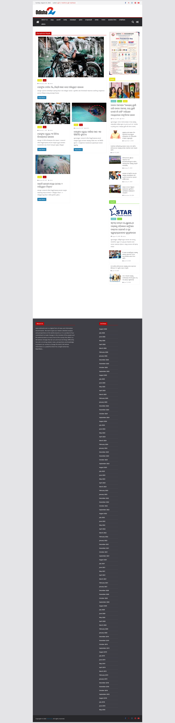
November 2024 (104, 410)
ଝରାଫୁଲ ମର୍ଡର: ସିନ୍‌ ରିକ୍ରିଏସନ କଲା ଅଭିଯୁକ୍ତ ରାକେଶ (60, 86)
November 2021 (104, 548)
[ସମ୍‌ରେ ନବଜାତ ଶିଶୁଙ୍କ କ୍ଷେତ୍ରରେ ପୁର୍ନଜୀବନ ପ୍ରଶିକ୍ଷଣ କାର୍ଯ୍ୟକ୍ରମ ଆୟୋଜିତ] (115, 191)
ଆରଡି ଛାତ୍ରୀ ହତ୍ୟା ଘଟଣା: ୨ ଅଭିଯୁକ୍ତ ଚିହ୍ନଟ (50, 185)
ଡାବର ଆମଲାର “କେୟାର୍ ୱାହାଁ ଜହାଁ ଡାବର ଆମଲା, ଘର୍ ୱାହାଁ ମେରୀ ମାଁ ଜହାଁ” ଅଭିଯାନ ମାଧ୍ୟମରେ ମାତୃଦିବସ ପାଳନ (123, 110)
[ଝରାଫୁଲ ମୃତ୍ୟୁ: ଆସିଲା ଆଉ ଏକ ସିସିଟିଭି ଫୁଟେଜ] (89, 112)
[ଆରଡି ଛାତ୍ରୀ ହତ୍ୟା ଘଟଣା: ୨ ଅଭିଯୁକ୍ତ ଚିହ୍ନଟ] (53, 164)
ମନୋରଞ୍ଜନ (73, 20)
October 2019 (103, 644)
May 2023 (102, 479)
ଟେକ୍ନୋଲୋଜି (88, 20)
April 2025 (102, 390)
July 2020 (102, 610)
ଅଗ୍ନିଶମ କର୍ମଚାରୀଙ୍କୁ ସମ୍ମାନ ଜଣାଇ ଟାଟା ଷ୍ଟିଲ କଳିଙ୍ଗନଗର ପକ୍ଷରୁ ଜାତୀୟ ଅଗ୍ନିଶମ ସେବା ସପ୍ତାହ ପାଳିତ (124, 148)
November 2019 (104, 640)
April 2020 (102, 621)
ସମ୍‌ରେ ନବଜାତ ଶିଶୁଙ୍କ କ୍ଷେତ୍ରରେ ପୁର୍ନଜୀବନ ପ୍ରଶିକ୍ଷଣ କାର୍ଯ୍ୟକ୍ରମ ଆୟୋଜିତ (128, 190)
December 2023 (104, 452)
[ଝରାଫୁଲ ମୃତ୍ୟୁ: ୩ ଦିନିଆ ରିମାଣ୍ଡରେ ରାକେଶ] (53, 113)
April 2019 (102, 667)
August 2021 (103, 560)
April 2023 (102, 483)
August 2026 (103, 329)
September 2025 (104, 371)
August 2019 (103, 652)
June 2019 (102, 660)
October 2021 (103, 552)
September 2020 (104, 602)
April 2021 (102, 575)
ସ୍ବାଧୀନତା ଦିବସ (112, 20)
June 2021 (102, 567)
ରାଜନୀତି (59, 20)
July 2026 (102, 333)
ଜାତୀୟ (65, 20)
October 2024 (103, 413)
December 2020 (104, 590)
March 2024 (102, 440)
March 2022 (102, 533)
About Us (44, 20)
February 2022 (103, 537)
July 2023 (102, 471)
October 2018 (103, 690)
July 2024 (102, 425)
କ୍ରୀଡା (80, 20)
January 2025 (103, 402)
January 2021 (103, 586)
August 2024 (103, 421)
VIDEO (103, 20)
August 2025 (103, 375)
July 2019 (102, 656)
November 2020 (104, 594)
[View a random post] (137, 22)
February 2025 (103, 398)
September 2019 (104, 648)
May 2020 (102, 617)
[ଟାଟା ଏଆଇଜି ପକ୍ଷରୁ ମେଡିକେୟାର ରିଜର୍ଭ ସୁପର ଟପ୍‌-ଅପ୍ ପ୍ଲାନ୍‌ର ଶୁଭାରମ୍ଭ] (115, 279)
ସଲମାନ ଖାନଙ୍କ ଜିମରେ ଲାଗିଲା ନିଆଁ (66, 3)
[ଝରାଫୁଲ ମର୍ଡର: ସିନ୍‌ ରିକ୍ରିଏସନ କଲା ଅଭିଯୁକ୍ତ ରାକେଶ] (71, 57)
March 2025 (102, 394)
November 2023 (104, 456)
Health (119, 101)
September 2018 (104, 694)
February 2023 (103, 490)
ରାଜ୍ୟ (52, 20)
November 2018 (104, 686)
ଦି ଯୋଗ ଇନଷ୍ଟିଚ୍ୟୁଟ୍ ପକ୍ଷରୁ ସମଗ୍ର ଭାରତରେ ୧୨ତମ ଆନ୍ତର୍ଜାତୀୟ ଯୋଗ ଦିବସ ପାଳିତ (130, 255)
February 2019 (103, 675)
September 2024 (104, 417)
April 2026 (102, 344)
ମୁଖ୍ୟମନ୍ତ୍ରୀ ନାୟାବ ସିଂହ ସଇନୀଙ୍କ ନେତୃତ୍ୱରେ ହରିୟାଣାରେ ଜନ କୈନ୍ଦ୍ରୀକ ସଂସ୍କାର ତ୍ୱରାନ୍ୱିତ (129, 135)
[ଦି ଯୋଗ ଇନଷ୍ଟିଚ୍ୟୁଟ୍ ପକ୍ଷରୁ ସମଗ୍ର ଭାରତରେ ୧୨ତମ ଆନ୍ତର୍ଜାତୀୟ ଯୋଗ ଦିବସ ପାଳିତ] (115, 256)
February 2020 (103, 629)
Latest (39, 80)
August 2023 (103, 467)
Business (113, 101)
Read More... (39, 349)
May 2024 (102, 433)
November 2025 (104, 363)
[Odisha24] (38, 22)
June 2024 (102, 429)
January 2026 (103, 356)
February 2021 (103, 583)
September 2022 (104, 510)
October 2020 (103, 598)
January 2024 (103, 448)
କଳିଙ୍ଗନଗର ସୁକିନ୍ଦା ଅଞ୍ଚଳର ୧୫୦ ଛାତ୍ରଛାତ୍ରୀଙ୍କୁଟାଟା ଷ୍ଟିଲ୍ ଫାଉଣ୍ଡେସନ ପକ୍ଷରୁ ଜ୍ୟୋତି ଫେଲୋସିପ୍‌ (130, 161)
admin (51, 83)
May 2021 (102, 571)
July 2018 (102, 702)
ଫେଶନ (97, 20)
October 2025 (103, 367)
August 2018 (103, 698)
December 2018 (104, 683)
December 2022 (104, 498)
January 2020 (103, 633)
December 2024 (104, 406)
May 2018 (102, 710)
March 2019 (102, 671)
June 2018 (102, 706)
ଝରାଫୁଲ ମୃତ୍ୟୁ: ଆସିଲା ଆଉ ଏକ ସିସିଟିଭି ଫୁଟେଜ (87, 133)
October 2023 (103, 460)
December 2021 (104, 544)
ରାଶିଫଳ (43, 24)
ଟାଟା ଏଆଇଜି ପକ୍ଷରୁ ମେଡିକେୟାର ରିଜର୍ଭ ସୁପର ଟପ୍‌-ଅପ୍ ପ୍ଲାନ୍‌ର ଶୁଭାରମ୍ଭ (130, 278)
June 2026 (102, 337)
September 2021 (104, 556)
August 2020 (103, 606)
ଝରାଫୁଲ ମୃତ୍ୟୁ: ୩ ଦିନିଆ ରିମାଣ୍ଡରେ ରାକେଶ (48, 135)
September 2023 (104, 463)
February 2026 (103, 352)
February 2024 (103, 444)
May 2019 (102, 663)
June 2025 (102, 383)
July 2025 (102, 379)
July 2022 (102, 517)
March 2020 (102, 625)
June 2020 (102, 613)
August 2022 (103, 513)
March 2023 (102, 486)
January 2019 (103, 679)
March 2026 (102, 348)
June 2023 (102, 475)
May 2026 (102, 340)
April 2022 (102, 529)
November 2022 (104, 502)
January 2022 (103, 540)
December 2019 (104, 636)
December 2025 (104, 360)
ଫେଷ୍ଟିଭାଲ (122, 20)
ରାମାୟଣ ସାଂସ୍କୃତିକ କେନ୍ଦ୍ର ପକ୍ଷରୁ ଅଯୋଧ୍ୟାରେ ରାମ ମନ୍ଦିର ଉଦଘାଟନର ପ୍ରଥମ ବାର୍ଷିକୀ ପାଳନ (129, 176)
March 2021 (102, 579)
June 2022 (102, 521)
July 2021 (102, 563)
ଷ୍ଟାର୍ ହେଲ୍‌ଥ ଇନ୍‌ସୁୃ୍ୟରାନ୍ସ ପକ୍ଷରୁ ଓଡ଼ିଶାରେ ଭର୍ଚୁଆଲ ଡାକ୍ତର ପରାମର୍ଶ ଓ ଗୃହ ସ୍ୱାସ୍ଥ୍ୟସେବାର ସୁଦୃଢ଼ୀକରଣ (123, 227)
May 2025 (102, 387)
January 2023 (103, 494)
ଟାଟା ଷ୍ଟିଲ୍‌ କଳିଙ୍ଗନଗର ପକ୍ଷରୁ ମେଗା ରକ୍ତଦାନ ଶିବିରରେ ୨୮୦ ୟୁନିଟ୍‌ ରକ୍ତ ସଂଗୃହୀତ (123, 267)
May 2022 (102, 525)
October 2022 (103, 506)
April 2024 (102, 437)
